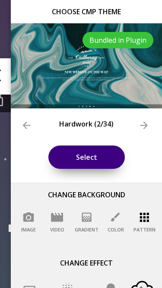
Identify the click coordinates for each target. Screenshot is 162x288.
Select (86, 157)
